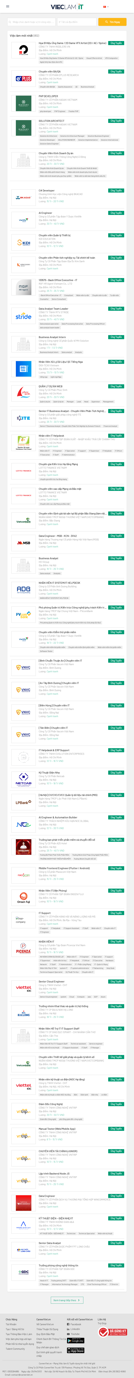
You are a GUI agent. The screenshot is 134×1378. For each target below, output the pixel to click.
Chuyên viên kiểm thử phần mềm (52, 647)
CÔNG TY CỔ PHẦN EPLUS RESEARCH (59, 75)
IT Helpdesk (107, 451)
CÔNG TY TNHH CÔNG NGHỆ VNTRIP (58, 1107)
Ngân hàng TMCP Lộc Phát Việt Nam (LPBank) (63, 798)
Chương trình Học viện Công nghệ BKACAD (61, 194)
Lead (79, 401)
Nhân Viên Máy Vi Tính (48, 968)
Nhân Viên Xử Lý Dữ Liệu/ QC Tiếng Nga (61, 361)
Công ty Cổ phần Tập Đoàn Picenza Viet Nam (62, 945)
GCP (96, 997)
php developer (45, 111)
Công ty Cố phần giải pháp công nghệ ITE (60, 414)
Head (86, 401)
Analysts (78, 352)
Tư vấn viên (114, 295)
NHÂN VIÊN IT (46, 941)
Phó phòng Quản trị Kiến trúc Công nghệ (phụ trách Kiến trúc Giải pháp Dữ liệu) (73, 607)
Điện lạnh (84, 1095)
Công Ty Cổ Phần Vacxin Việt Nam (56, 664)
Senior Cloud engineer (48, 997)
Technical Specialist (87, 1233)
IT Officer (118, 451)
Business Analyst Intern (52, 337)
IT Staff (56, 455)
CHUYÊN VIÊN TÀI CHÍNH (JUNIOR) (58, 1151)
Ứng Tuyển (116, 43)
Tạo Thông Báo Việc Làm (19, 1334)
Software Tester (46, 651)
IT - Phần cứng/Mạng (83, 964)
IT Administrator (68, 455)
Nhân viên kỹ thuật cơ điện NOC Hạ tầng (55, 1095)
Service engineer (95, 1044)
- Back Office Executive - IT (50, 295)
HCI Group (44, 561)
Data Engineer (47, 1195)
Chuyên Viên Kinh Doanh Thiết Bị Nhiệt (82, 168)
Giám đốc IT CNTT (76, 1280)
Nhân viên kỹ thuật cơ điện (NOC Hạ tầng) (62, 1079)
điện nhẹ (94, 1095)
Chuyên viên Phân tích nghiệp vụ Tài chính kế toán (67, 257)
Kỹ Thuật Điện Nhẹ (49, 772)
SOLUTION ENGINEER (66, 140)
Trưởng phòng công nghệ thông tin (58, 1265)
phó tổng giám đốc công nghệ (70, 1119)
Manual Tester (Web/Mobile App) (57, 1128)
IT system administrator (80, 968)
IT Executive (45, 455)
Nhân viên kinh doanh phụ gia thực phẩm (55, 176)
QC (76, 87)
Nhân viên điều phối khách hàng (52, 172)
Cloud (71, 997)
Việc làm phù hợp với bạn (19, 1338)
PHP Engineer (59, 111)
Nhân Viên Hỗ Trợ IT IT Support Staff (59, 1028)
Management (108, 401)
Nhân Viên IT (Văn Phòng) (53, 890)
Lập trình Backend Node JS (54, 1173)
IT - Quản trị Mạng (101, 964)
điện (75, 1095)
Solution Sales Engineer (49, 144)
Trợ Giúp (102, 1323)
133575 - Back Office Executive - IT (58, 279)
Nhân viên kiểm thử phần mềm (109, 647)
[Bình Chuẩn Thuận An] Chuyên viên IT (60, 660)
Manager (70, 401)
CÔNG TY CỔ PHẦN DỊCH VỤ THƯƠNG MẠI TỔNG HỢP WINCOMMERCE (75, 1199)
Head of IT (44, 1280)
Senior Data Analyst (50, 1242)
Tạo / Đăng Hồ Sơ (15, 1329)
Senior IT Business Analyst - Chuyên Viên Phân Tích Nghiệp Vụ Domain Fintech (70, 426)
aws (89, 997)
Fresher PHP (73, 111)
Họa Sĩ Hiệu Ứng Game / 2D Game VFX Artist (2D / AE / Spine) (72, 42)
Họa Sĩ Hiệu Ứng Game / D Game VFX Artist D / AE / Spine (61, 58)
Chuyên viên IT (110, 928)
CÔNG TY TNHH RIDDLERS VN (54, 46)
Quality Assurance (65, 87)
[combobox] (33, 21)
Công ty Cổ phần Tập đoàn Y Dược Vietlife (60, 216)
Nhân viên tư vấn (82, 295)
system (63, 997)
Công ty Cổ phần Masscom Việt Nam (57, 871)
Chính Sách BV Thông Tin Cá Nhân (51, 1340)
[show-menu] (16, 6)
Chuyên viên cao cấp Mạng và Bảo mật (60, 488)
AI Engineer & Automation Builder (58, 817)
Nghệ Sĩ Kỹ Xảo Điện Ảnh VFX (51, 62)
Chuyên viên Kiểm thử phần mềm (57, 632)
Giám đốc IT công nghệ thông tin (99, 1280)
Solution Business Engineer (98, 136)
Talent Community (15, 1348)
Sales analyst (67, 352)
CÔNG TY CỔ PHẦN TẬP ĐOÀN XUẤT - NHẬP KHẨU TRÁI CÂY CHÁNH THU (77, 439)
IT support (82, 451)
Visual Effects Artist (94, 58)
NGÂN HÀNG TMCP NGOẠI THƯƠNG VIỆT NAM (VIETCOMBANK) (71, 517)
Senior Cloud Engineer (52, 981)
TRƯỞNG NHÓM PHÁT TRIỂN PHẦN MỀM (55, 859)
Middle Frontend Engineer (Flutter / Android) (64, 868)
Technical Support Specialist (51, 972)
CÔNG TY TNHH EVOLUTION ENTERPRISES (61, 753)
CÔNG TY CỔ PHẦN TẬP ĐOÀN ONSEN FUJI (61, 894)
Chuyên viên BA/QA (50, 71)
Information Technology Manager (65, 1284)
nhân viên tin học (60, 960)
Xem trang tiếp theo (64, 1300)
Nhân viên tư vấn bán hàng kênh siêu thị (90, 176)
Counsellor (44, 299)
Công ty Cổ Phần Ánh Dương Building (57, 586)
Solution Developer (47, 140)
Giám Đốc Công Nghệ (51, 1104)
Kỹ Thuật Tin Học (72, 972)
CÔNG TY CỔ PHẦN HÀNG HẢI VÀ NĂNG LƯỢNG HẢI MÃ (67, 916)
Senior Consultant (59, 299)
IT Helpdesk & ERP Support (54, 750)
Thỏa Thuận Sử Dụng (47, 1329)
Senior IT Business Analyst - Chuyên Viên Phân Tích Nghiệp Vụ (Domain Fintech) (73, 410)
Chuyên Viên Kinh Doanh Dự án (56, 153)
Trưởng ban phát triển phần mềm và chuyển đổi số (67, 839)
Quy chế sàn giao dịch (47, 1347)
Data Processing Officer (95, 324)
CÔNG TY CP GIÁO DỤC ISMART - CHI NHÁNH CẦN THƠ (67, 1032)
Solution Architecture (48, 136)
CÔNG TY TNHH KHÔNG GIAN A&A (56, 1221)
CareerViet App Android (74, 1340)
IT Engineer (57, 451)
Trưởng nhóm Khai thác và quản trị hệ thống (63, 1006)
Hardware (109, 960)
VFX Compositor (111, 58)
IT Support (45, 912)
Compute (80, 997)
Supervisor (96, 401)
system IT (63, 968)
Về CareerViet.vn (45, 1324)
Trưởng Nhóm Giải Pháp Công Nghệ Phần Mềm (90, 855)
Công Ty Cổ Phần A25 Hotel (53, 843)
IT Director (114, 1284)
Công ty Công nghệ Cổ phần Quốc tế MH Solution (64, 340)
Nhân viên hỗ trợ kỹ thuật (49, 1047)
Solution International (109, 140)
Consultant (68, 295)
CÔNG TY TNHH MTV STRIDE (54, 312)
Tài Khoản (11, 1324)
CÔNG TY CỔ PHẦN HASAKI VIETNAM (58, 99)
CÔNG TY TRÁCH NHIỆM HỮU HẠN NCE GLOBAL (64, 820)
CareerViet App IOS (73, 1350)
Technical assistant (78, 1044)
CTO (82, 1284)
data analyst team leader (49, 327)
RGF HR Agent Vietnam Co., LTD (55, 283)
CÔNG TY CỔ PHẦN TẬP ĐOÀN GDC (57, 1268)
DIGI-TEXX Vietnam (49, 365)
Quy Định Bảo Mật (45, 1334)
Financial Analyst (110, 426)
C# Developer (47, 190)
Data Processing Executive (72, 324)
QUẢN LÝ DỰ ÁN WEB (50, 386)
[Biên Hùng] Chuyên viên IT (54, 705)
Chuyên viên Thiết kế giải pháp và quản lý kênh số (66, 1056)
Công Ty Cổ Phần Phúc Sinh (53, 389)
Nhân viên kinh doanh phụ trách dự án (82, 172)
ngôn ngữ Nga (56, 377)
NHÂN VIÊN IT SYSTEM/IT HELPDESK (59, 582)
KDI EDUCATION (47, 238)
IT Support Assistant (71, 928)
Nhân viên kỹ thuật (105, 1233)
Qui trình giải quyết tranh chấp (49, 1354)
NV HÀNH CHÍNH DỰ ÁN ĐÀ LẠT (52, 957)
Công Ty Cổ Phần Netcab (51, 776)
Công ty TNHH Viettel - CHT (53, 985)
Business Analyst (87, 87)
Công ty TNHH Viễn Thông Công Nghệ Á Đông (62, 156)
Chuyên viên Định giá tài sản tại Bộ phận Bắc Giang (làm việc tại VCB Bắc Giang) (73, 513)
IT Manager (95, 1047)
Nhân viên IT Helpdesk (51, 435)
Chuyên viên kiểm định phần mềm (81, 647)
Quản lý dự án (45, 401)
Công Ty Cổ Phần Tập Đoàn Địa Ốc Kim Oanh (62, 261)
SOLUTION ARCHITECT (51, 120)
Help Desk (110, 968)
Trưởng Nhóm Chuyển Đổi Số (85, 859)
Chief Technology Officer (97, 1284)
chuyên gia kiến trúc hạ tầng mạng (53, 479)
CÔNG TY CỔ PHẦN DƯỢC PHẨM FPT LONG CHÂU (64, 1246)
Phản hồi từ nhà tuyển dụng (20, 1343)
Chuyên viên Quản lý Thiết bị (54, 235)
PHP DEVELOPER (48, 96)
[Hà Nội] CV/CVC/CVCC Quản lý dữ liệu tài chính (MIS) (68, 794)
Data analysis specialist (49, 324)
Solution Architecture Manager (72, 136)
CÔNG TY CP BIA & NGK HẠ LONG (56, 1009)
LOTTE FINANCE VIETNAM (53, 467)
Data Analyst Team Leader (53, 308)
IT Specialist (70, 451)
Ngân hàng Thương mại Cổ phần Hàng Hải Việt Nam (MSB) (69, 539)
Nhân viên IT (45, 451)
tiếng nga (43, 377)
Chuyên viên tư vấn (99, 295)
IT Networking (97, 968)
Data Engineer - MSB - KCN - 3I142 (58, 535)
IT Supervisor (94, 451)
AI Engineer (45, 212)
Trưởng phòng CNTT (58, 1280)
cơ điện (104, 1095)
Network (43, 964)
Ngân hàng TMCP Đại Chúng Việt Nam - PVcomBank (66, 611)
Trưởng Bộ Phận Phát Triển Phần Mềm (54, 855)
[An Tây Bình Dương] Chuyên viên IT (59, 682)
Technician (71, 1233)
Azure (103, 997)
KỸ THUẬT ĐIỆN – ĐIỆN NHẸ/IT (56, 1218)
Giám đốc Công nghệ (48, 1119)
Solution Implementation (88, 140)
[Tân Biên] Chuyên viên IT (53, 727)
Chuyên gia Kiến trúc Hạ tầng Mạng (58, 464)
